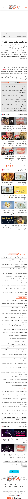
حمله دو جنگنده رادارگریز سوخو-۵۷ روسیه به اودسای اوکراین (13, 257)
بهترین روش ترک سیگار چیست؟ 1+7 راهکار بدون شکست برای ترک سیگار (15, 399)
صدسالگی (17, 484)
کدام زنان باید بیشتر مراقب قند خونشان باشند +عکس (14, 379)
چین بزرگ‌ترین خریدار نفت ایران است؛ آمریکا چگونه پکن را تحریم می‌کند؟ (14, 282)
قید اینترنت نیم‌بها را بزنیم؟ (20, 341)
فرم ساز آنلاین (14, 461)
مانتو (26, 461)
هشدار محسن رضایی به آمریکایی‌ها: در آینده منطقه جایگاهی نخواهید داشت (14, 326)
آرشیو (10, 486)
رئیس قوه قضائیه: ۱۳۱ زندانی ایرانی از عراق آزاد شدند (15, 329)
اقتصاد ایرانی (18, 464)
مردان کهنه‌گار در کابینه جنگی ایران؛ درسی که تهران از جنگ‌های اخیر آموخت (14, 96)
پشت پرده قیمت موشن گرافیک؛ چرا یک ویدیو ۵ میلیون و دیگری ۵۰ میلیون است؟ (14, 403)
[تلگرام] (8, 498)
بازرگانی (23, 388)
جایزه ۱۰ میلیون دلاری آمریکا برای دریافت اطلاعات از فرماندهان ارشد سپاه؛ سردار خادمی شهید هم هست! (16, 277)
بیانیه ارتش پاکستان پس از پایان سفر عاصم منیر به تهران (14, 273)
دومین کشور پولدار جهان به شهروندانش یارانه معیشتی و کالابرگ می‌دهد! (14, 105)
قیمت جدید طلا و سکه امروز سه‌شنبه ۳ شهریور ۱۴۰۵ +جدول (13, 285)
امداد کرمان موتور (7, 461)
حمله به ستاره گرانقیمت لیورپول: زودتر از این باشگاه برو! (14, 332)
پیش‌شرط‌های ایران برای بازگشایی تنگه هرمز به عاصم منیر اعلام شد (14, 270)
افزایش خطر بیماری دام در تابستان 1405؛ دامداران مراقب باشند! (14, 407)
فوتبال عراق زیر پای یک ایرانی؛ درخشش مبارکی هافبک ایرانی (13, 391)
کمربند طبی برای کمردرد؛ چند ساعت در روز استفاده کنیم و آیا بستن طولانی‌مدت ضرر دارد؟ (14, 395)
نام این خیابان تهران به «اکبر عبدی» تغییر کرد (16, 376)
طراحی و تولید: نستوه (12, 495)
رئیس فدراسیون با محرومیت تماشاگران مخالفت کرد (15, 318)
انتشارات (15, 486)
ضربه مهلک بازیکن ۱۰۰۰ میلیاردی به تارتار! (17, 344)
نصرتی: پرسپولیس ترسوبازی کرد (19, 385)
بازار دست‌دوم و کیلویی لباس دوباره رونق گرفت (16, 382)
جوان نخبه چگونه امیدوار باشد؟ (14, 42)
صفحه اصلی (24, 34)
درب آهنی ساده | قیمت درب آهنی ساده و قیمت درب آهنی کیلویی (14, 414)
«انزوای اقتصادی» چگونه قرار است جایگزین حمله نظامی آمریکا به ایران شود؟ (15, 100)
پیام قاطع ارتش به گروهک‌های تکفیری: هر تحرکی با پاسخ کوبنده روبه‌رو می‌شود (14, 314)
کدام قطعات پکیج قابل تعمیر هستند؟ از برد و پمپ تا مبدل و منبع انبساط (14, 423)
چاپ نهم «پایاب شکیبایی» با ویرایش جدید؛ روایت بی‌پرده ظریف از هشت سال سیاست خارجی (14, 351)
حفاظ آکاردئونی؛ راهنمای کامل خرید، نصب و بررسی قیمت (14, 420)
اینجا (4, 69)
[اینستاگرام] (12, 498)
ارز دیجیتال (7, 464)
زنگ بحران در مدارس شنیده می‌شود (18, 310)
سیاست (19, 34)
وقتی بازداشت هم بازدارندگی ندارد (19, 308)
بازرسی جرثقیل (20, 461)
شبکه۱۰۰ (23, 484)
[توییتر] (10, 498)
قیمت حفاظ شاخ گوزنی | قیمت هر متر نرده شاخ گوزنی (15, 417)
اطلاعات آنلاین (14, 7)
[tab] (23, 254)
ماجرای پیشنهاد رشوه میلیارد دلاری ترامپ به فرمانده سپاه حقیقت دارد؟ (14, 289)
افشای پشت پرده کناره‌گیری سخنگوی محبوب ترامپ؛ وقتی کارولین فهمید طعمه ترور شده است (15, 109)
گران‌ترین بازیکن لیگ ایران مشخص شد (18, 338)
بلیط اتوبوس (24, 466)
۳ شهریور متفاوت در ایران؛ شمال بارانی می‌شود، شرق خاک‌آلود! (15, 360)
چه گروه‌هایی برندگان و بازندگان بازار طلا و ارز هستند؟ (15, 347)
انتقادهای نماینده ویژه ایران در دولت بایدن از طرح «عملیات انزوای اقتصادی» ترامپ (14, 373)
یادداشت (21, 486)
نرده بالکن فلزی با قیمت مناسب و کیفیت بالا (16, 410)
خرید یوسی (24, 464)
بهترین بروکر (12, 464)
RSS (6, 486)
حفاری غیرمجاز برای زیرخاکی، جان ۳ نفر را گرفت (16, 300)
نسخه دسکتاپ (14, 472)
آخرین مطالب (22, 297)
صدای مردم (5, 484)
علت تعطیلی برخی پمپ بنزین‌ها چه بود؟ (17, 335)
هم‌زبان (11, 484)
